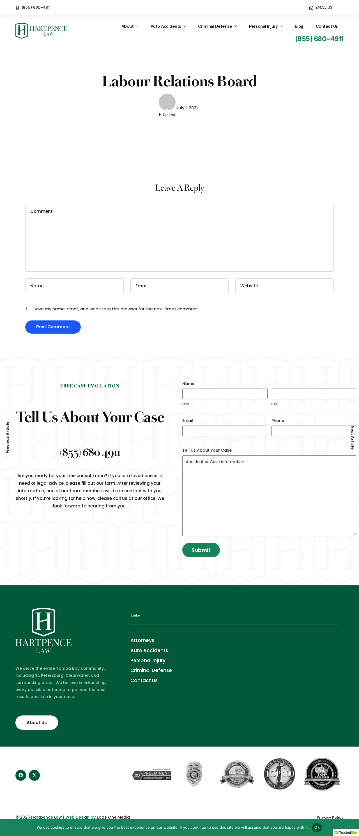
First (185, 404)
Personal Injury (263, 26)
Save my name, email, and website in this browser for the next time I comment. (116, 309)
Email (187, 420)
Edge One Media (113, 817)
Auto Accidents (166, 26)
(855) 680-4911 (90, 451)
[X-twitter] (34, 775)
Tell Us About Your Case (207, 450)
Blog (299, 26)
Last (274, 404)
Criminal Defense (215, 26)
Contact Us (327, 26)
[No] (352, 827)
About (127, 26)
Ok (316, 827)
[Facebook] (20, 775)
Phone (277, 420)
